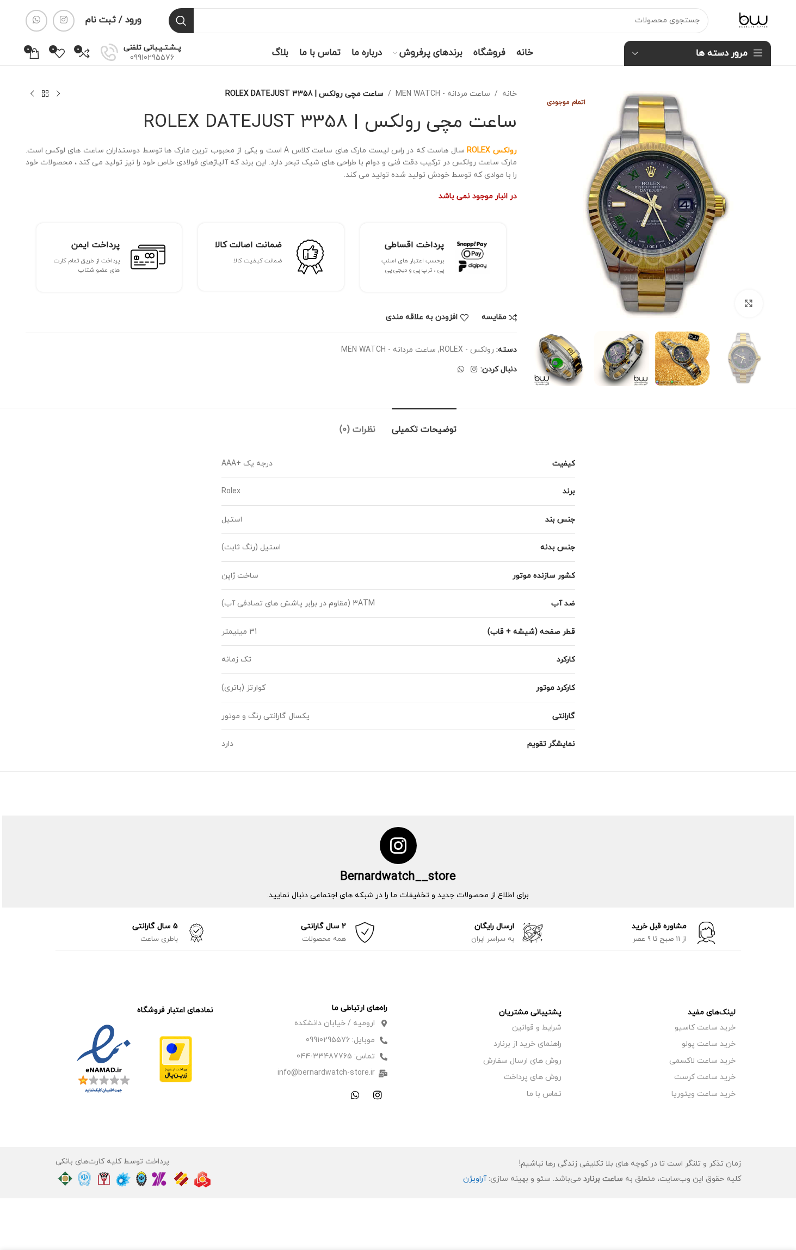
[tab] (424, 424)
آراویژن (474, 1179)
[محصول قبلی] (58, 94)
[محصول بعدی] (32, 94)
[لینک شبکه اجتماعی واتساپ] (36, 21)
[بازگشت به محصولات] (45, 94)
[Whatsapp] (355, 1095)
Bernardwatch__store (398, 876)
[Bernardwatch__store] (398, 845)
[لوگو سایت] (753, 20)
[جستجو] (181, 20)
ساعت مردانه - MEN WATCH (443, 94)
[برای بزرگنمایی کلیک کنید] (748, 303)
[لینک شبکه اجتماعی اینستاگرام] (64, 21)
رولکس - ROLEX (467, 350)
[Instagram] (377, 1095)
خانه (509, 94)
